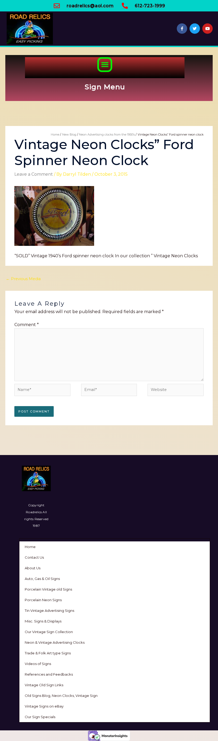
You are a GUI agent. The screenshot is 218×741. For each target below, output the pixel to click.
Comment (26, 324)
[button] (104, 64)
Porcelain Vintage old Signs (48, 589)
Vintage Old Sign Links (44, 685)
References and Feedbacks (49, 674)
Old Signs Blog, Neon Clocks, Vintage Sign (61, 695)
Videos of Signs (38, 664)
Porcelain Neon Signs (43, 600)
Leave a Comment (33, 174)
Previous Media (23, 278)
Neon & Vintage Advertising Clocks (55, 642)
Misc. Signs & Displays (43, 621)
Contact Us (34, 557)
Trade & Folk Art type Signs (48, 653)
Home (30, 547)
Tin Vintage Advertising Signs (49, 610)
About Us (32, 568)
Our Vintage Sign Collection (49, 632)
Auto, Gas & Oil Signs (42, 578)
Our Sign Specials (40, 717)
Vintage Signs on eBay (44, 706)
